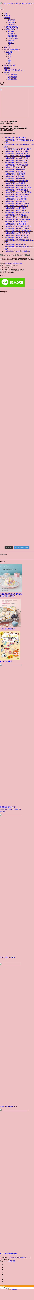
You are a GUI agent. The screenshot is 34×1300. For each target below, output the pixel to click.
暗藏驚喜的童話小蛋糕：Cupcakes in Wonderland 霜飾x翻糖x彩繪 (10, 809)
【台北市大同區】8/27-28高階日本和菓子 (17, 149)
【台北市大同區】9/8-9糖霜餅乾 (14, 183)
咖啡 (9, 45)
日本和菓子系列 (13, 38)
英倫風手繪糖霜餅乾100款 (8, 1106)
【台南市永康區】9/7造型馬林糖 (14, 178)
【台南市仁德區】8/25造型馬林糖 (15, 137)
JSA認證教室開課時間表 (12, 49)
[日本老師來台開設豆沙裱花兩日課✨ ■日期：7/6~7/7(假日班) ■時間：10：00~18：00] (17, 516)
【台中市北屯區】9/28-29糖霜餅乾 (15, 244)
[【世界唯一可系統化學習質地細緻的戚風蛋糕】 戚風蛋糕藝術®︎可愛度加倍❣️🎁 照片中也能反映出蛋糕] (17, 418)
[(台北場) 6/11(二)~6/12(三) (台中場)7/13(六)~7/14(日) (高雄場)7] (17, 539)
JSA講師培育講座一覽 (11, 29)
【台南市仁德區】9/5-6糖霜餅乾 (14, 174)
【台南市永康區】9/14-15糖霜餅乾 (15, 199)
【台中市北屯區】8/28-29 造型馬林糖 (16, 151)
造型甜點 (11, 31)
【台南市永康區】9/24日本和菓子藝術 (16, 228)
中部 (9, 56)
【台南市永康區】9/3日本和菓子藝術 (16, 165)
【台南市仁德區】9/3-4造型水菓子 (15, 167)
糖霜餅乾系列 (12, 36)
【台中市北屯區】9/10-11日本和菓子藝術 (17, 187)
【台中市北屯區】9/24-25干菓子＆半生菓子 (18, 231)
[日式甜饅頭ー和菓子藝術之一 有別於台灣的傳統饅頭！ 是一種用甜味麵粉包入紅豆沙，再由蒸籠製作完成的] (17, 310)
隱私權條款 (11, 24)
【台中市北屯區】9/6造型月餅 (14, 176)
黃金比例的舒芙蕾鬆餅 (7, 957)
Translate (14, 1289)
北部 (9, 54)
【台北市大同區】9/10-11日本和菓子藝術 (17, 192)
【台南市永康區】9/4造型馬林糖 (14, 169)
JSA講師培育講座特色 (11, 27)
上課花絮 (7, 47)
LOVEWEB (11, 1261)
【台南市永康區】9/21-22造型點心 (15, 215)
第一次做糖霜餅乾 (6, 661)
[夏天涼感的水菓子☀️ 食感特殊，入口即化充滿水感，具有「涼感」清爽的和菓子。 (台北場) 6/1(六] (17, 489)
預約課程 (7, 72)
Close (1, 9)
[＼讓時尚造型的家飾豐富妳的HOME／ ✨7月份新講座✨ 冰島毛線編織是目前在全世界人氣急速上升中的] (17, 346)
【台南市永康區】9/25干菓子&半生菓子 (17, 233)
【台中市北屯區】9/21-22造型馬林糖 (16, 217)
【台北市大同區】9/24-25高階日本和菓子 (17, 226)
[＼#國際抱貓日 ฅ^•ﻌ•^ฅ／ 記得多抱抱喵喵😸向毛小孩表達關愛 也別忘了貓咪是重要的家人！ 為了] (17, 443)
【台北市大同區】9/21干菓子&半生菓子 (17, 219)
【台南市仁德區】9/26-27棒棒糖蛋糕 (16, 235)
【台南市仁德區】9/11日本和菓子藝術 (16, 194)
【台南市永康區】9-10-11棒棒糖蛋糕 (16, 190)
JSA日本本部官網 (9, 65)
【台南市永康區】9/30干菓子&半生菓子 (17, 251)
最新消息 (7, 15)
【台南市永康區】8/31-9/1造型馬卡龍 (16, 158)
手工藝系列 (11, 34)
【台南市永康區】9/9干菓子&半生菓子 (16, 185)
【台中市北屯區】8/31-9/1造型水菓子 (16, 160)
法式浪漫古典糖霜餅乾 (7, 629)
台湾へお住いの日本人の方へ (13, 70)
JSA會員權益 (12, 22)
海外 (9, 63)
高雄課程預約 (12, 79)
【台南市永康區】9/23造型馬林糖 (15, 224)
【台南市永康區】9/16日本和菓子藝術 (16, 203)
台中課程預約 (12, 77)
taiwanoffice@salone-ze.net (13, 263)
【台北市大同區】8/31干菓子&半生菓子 (17, 156)
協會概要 (7, 18)
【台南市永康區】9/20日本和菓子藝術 (16, 212)
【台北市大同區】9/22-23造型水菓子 (16, 222)
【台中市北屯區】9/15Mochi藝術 (14, 201)
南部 (9, 59)
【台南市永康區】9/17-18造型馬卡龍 (16, 206)
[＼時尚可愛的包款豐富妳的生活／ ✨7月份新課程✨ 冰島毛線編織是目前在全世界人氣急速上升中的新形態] (17, 386)
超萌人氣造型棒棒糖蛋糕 (8, 1253)
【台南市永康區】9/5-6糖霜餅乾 (14, 172)
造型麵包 (11, 43)
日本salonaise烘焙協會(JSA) (18, 1257)
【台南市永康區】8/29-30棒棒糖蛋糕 (16, 153)
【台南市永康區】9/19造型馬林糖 (15, 208)
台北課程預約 (12, 74)
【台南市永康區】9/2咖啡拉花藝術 (15, 162)
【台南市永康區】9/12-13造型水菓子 (16, 197)
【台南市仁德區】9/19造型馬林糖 (15, 210)
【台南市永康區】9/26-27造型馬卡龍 (16, 237)
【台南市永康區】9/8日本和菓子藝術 (16, 181)
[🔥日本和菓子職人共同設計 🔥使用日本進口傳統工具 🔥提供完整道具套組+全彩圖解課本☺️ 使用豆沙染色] (17, 467)
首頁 (5, 13)
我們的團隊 (11, 20)
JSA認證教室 (8, 52)
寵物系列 (11, 40)
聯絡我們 (7, 68)
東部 (9, 61)
